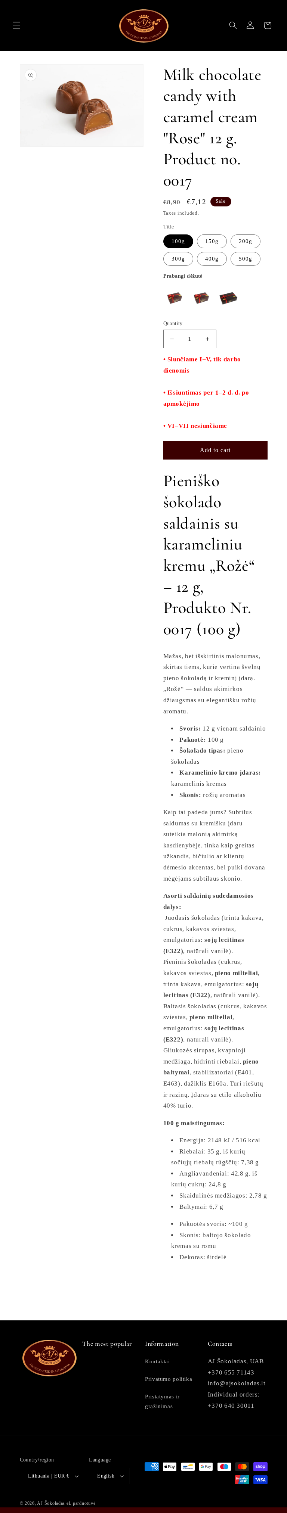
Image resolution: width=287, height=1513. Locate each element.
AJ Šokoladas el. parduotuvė (66, 1503)
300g (178, 259)
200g (245, 241)
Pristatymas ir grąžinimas (162, 1401)
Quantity (173, 323)
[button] (16, 25)
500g (245, 259)
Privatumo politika (168, 1379)
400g (212, 259)
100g (178, 241)
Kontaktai (157, 1361)
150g (212, 241)
